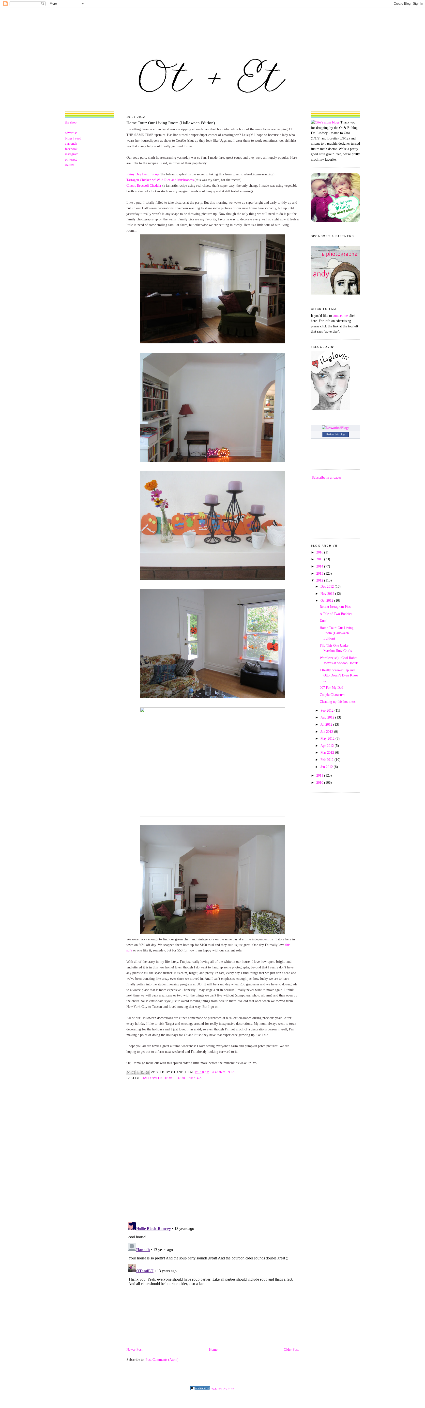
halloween (152, 1078)
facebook (71, 149)
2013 (320, 573)
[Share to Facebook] (142, 1072)
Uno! (323, 621)
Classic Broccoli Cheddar (143, 185)
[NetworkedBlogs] (335, 428)
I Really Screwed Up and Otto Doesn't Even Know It (339, 675)
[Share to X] (138, 1072)
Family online (223, 1389)
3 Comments (223, 1072)
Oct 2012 (327, 600)
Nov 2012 (327, 594)
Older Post (291, 1349)
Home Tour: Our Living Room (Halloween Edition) (170, 123)
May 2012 (327, 738)
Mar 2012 (327, 752)
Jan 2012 (327, 767)
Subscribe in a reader (326, 477)
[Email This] (128, 1072)
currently (71, 143)
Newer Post (134, 1349)
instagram (71, 154)
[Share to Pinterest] (147, 1072)
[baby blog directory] (335, 221)
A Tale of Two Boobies (336, 614)
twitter (69, 165)
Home (213, 1349)
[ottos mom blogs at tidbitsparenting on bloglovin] (330, 409)
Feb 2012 (327, 760)
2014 (320, 566)
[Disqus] (212, 1154)
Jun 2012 (327, 732)
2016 (320, 552)
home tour (175, 1078)
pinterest (71, 159)
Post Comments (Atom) (162, 1360)
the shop (70, 122)
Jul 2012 (326, 724)
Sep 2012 (327, 710)
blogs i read (73, 138)
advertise (71, 133)
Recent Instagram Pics (335, 607)
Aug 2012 (327, 717)
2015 (320, 559)
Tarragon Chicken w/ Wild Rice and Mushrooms (160, 180)
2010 (320, 782)
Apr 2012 (327, 746)
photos (195, 1078)
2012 (320, 580)
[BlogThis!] (133, 1072)
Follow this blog (335, 434)
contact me (340, 316)
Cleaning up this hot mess (337, 702)
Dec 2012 (327, 586)
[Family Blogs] (200, 1389)
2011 (320, 775)
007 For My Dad (331, 687)
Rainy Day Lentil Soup (142, 174)
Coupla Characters (332, 695)
